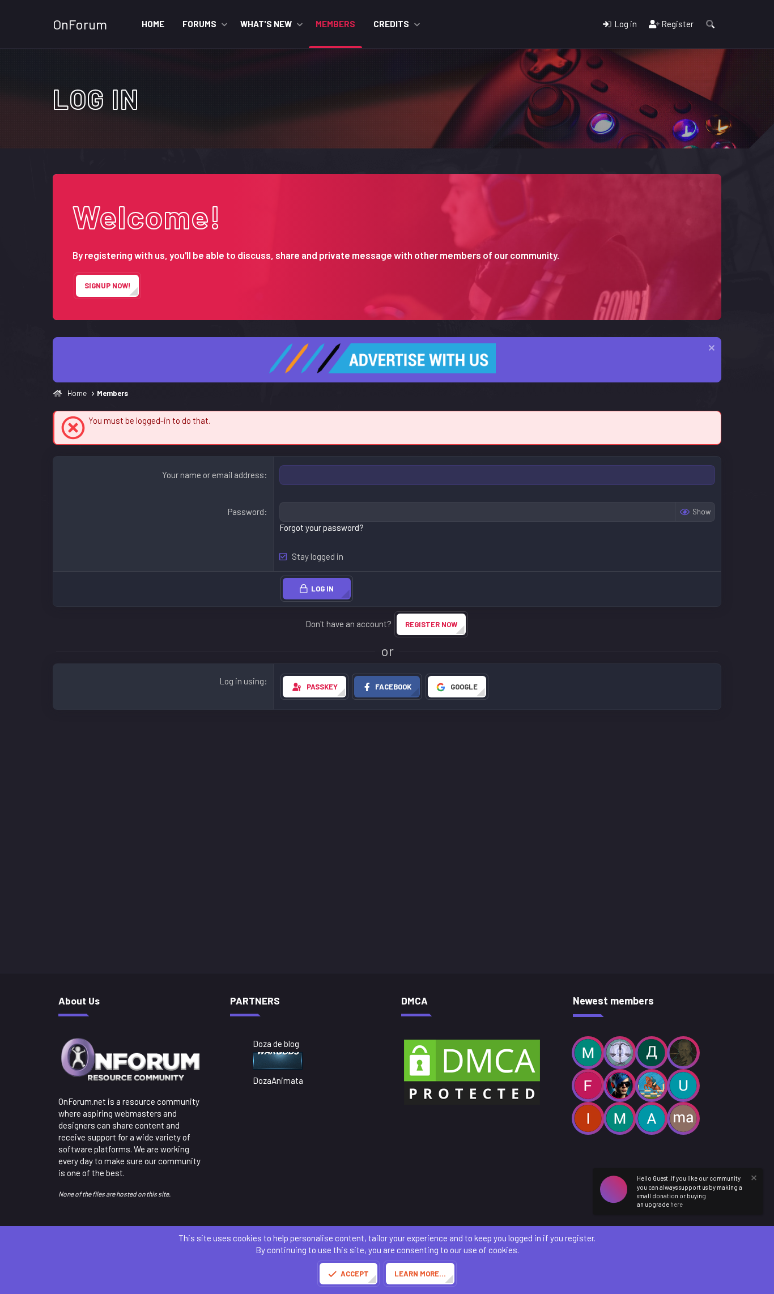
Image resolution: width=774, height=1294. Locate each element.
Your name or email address (213, 475)
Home (153, 24)
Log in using (241, 681)
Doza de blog (276, 1043)
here (676, 1204)
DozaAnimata (278, 1080)
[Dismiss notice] (710, 349)
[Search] (710, 24)
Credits (391, 24)
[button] (224, 24)
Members (335, 24)
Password (246, 511)
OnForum (80, 24)
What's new (266, 24)
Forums (199, 24)
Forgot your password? (321, 527)
